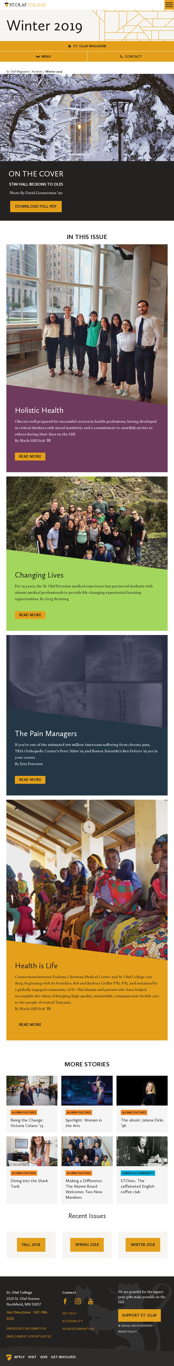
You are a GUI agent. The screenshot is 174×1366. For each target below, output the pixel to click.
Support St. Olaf (139, 1315)
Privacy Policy (127, 1331)
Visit (32, 1357)
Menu (46, 56)
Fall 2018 (31, 1244)
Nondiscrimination (78, 1329)
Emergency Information (26, 1328)
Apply (19, 1357)
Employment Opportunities (28, 1336)
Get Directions (18, 1312)
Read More (30, 456)
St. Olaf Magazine (90, 46)
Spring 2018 (87, 1244)
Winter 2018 (143, 1244)
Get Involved (63, 1357)
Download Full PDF (36, 206)
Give (44, 1357)
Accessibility (72, 1321)
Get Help (69, 1313)
